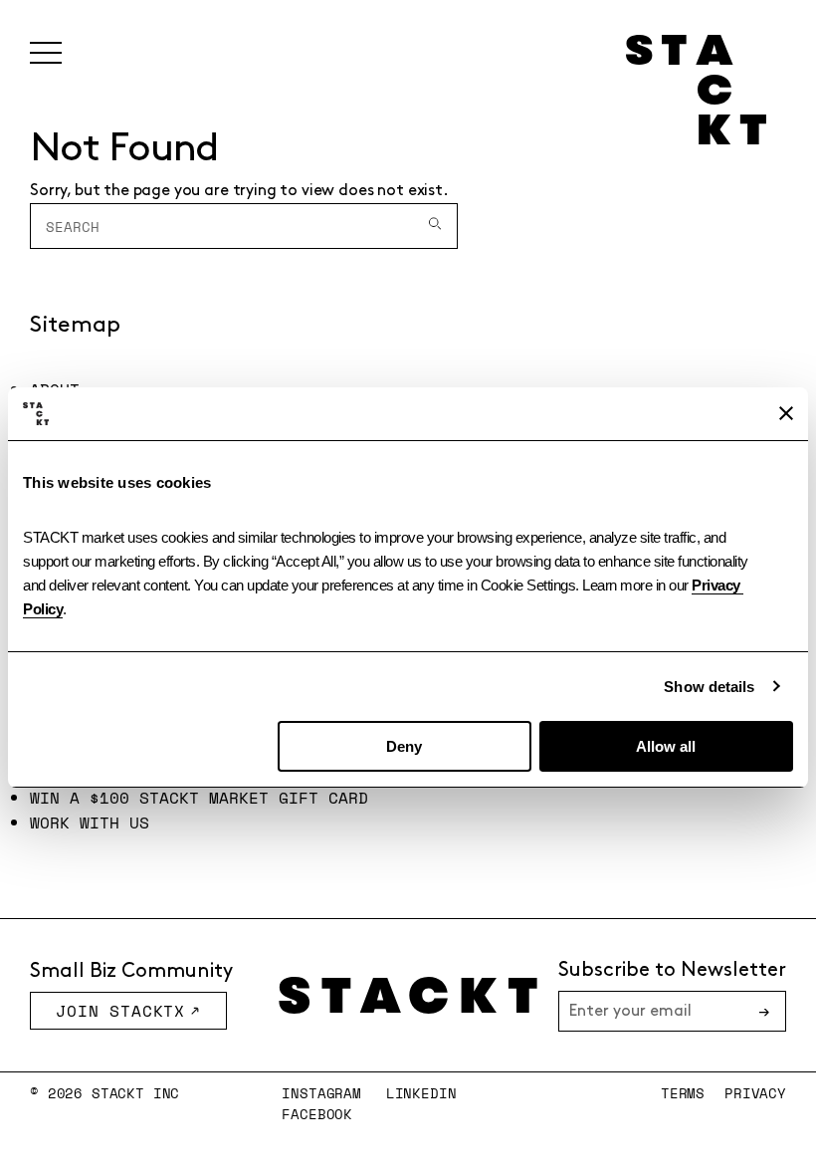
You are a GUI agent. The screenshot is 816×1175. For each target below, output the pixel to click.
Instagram (321, 1092)
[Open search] (435, 226)
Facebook (317, 1113)
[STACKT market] (408, 995)
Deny (404, 746)
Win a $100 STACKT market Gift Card (199, 798)
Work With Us (89, 822)
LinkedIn (421, 1092)
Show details (709, 686)
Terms (683, 1092)
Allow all (666, 746)
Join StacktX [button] (120, 1011)
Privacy (755, 1092)
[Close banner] (786, 413)
